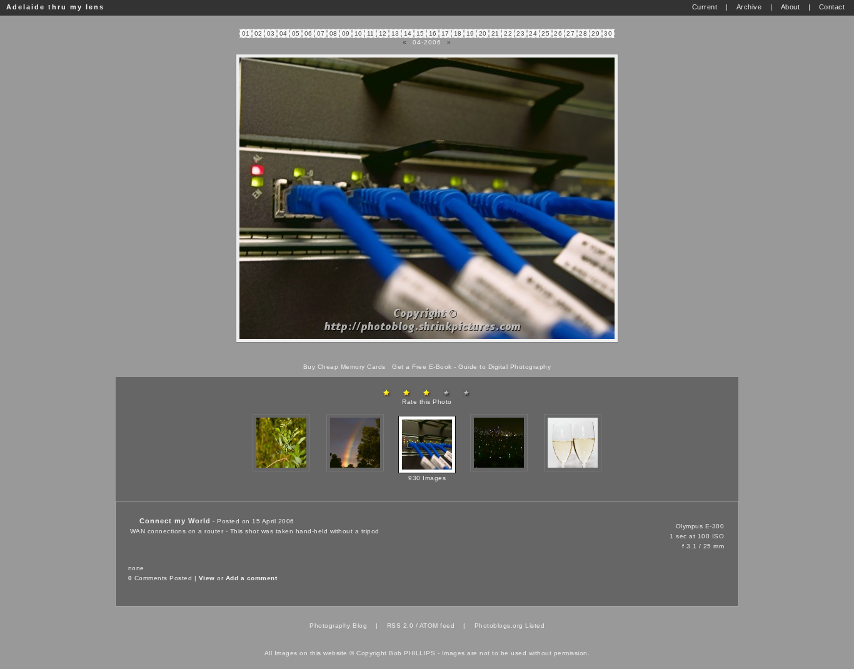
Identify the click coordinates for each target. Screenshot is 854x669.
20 (483, 33)
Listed (535, 625)
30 (608, 33)
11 (370, 33)
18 (458, 33)
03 (271, 33)
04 (283, 33)
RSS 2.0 (400, 625)
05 (296, 33)
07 (321, 33)
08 (333, 33)
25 (545, 33)
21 (495, 33)
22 (508, 33)
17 (445, 33)
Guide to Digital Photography (504, 366)
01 (246, 33)
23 (520, 33)
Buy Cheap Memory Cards (344, 366)
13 (395, 33)
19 (470, 33)
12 (383, 33)
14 (408, 33)
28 (583, 33)
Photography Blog (338, 625)
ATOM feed (437, 625)
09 (346, 33)
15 (420, 33)
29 (595, 33)
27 (570, 33)
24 (533, 33)
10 (358, 33)
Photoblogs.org (499, 625)
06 (308, 33)
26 (558, 33)
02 (258, 33)
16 (433, 33)
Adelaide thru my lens (55, 7)
